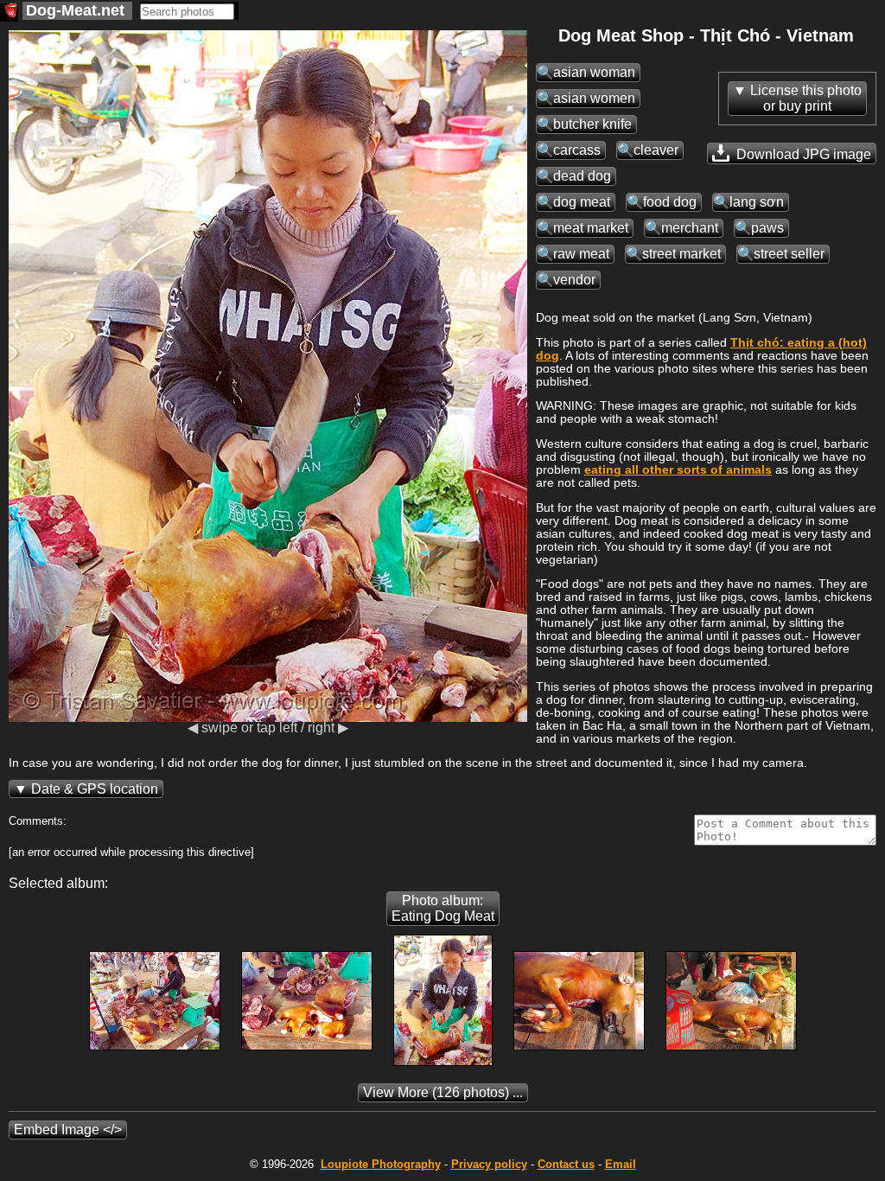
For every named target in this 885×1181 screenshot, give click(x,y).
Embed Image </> (68, 1129)
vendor (574, 279)
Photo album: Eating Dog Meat (443, 908)
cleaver (656, 150)
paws (767, 227)
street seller (789, 253)
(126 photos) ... (443, 1092)
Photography (381, 1164)
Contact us (566, 1164)
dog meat (581, 202)
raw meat (581, 253)
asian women (594, 98)
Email (620, 1164)
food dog (670, 202)
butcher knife (592, 124)
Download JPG (802, 154)
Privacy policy (489, 1164)
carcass (577, 150)
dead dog (582, 176)
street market (681, 253)
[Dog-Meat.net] (9, 12)
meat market (590, 227)
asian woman (594, 72)
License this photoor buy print (806, 98)
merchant (689, 227)
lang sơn (756, 202)
